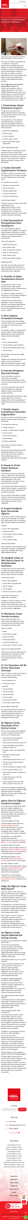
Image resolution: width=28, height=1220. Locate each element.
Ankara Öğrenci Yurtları (14, 1145)
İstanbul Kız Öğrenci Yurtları (14, 1160)
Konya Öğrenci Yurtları (14, 1151)
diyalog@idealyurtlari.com (16, 1125)
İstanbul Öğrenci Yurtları (14, 1158)
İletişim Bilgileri (12, 1128)
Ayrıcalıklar (14, 1189)
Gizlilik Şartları (14, 1211)
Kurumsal (14, 1179)
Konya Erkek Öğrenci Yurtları (14, 1156)
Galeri (14, 1192)
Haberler (14, 1186)
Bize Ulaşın (14, 1195)
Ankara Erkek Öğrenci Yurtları (14, 1149)
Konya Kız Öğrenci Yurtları (14, 1154)
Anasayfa (2, 17)
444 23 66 (22, 1)
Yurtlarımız (14, 1183)
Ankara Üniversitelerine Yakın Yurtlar (14, 1164)
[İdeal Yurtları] (5, 4)
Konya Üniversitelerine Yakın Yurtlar (14, 1167)
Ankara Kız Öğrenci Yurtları (14, 1147)
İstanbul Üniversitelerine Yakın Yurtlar (14, 1162)
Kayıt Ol (22, 1109)
